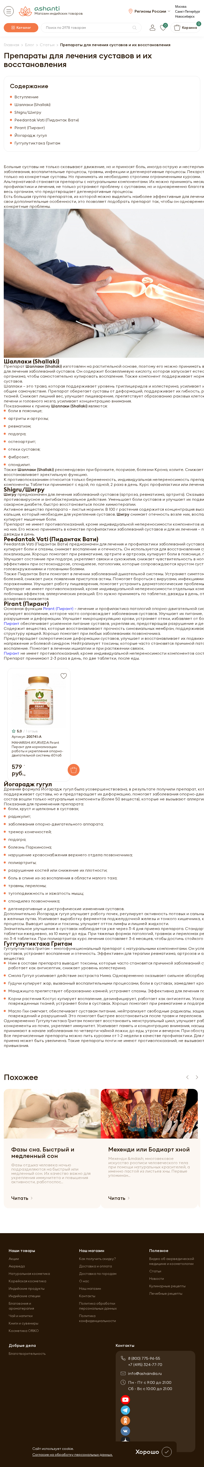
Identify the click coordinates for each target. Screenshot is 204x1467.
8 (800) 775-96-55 (144, 1358)
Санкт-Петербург (187, 11)
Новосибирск (185, 16)
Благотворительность (27, 1353)
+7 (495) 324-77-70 (145, 1364)
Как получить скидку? (97, 1258)
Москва (180, 6)
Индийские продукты (27, 1288)
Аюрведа (17, 1266)
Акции (14, 1258)
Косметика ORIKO (24, 1330)
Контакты (87, 1296)
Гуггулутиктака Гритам (37, 143)
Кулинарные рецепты (167, 1286)
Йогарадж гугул (30, 135)
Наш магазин (90, 1288)
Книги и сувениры (23, 1323)
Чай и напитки (21, 1316)
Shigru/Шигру (27, 112)
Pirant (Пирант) (58, 608)
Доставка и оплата (95, 1266)
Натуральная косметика (29, 1273)
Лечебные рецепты (165, 1293)
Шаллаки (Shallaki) (32, 104)
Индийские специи (24, 1296)
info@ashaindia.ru (145, 1373)
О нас (84, 1281)
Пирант (11, 623)
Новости (156, 1278)
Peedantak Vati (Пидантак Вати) (46, 120)
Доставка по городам (97, 1273)
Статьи (155, 1271)
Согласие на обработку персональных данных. (72, 1454)
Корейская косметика (27, 1281)
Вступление (26, 97)
